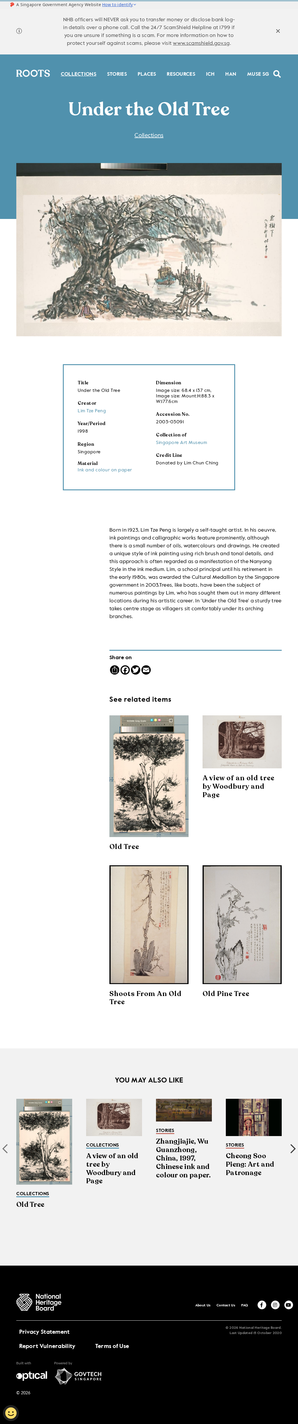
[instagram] (275, 1305)
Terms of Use (112, 1346)
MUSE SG (258, 73)
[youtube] (288, 1305)
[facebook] (262, 1305)
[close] (278, 32)
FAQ (244, 1305)
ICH (210, 73)
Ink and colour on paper (105, 470)
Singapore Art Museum (181, 443)
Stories (117, 73)
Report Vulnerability (47, 1346)
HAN (230, 73)
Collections (78, 73)
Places (147, 73)
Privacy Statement (44, 1332)
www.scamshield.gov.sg (201, 43)
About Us (202, 1305)
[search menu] (277, 70)
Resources (181, 73)
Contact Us (226, 1305)
